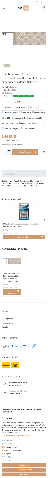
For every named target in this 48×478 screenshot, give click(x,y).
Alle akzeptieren (24, 465)
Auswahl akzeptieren (24, 470)
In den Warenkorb (24, 152)
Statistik (8, 444)
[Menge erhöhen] (9, 150)
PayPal (8, 454)
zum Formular (15, 393)
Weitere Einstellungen (10, 460)
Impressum (25, 436)
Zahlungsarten (7, 319)
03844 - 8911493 (15, 385)
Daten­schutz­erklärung (11, 436)
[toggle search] (41, 2)
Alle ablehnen (24, 474)
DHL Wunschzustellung (13, 450)
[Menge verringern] (9, 153)
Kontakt (5, 327)
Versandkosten (18, 144)
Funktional (9, 457)
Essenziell (9, 440)
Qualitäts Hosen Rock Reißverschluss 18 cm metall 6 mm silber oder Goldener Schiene (11, 277)
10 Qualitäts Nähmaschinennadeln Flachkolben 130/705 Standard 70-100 (21, 225)
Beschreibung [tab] (8, 174)
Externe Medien (11, 447)
